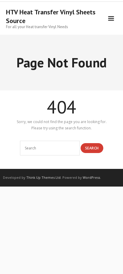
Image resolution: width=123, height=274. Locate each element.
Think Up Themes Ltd (43, 177)
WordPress (91, 177)
